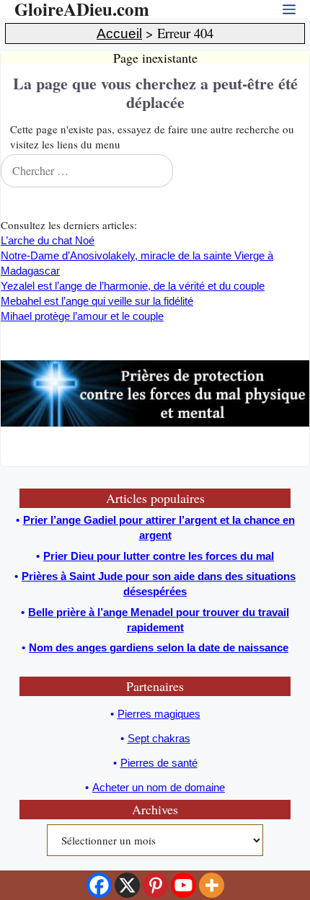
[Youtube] (183, 885)
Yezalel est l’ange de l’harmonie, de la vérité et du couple (133, 286)
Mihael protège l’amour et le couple (82, 316)
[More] (211, 885)
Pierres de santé (159, 763)
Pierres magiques (159, 714)
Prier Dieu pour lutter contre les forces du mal (158, 556)
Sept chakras (159, 738)
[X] (127, 885)
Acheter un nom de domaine (158, 787)
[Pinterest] (155, 885)
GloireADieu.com (81, 9)
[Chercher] (295, 171)
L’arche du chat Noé (47, 240)
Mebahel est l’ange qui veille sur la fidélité (97, 301)
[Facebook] (99, 885)
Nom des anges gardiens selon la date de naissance (158, 647)
